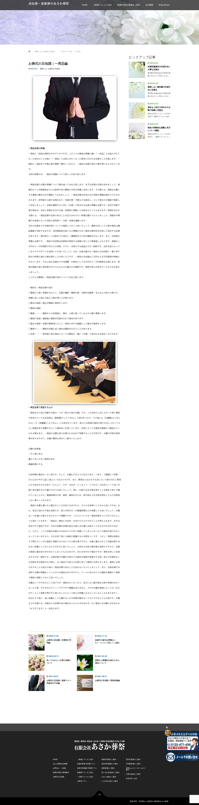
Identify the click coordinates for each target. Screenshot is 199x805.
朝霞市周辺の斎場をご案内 (128, 5)
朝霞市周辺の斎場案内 (61, 772)
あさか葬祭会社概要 (60, 764)
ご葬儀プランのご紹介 (102, 5)
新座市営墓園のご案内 (110, 764)
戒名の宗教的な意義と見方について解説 (159, 129)
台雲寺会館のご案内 (133, 774)
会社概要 (149, 5)
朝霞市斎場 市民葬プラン (86, 764)
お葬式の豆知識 (58, 777)
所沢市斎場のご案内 (133, 759)
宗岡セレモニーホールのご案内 (135, 769)
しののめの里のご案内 (110, 781)
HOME (85, 5)
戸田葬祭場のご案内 (133, 764)
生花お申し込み (131, 778)
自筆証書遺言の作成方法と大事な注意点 (159, 67)
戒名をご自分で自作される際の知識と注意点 (159, 108)
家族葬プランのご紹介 (85, 772)
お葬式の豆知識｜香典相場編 (107, 680)
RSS (166, 727)
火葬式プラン (82, 781)
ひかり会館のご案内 (109, 777)
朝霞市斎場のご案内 (109, 759)
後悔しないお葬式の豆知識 (50, 69)
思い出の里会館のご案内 (110, 772)
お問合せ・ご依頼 (59, 768)
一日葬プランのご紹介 (85, 777)
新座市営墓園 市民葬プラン (87, 768)
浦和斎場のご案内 (108, 768)
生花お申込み (164, 5)
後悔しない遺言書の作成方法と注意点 (159, 88)
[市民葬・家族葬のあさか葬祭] (99, 744)
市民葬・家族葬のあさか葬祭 (48, 3)
